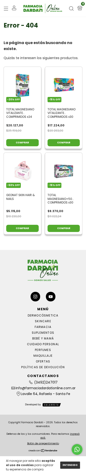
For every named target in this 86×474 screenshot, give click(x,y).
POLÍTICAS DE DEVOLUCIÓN (43, 367)
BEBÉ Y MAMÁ (43, 338)
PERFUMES (43, 350)
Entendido (70, 465)
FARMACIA (43, 327)
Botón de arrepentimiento (43, 443)
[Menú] (7, 8)
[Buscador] (71, 8)
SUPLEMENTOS (43, 333)
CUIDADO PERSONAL (43, 344)
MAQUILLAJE (43, 356)
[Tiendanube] (43, 451)
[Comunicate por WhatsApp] (77, 449)
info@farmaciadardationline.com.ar (45, 388)
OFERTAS (43, 361)
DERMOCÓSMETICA (43, 315)
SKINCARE (43, 321)
